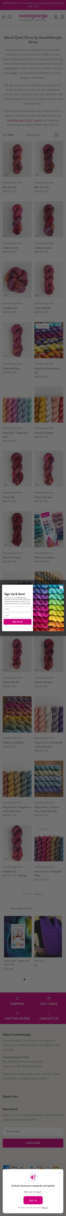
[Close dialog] (61, 587)
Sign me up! (17, 621)
